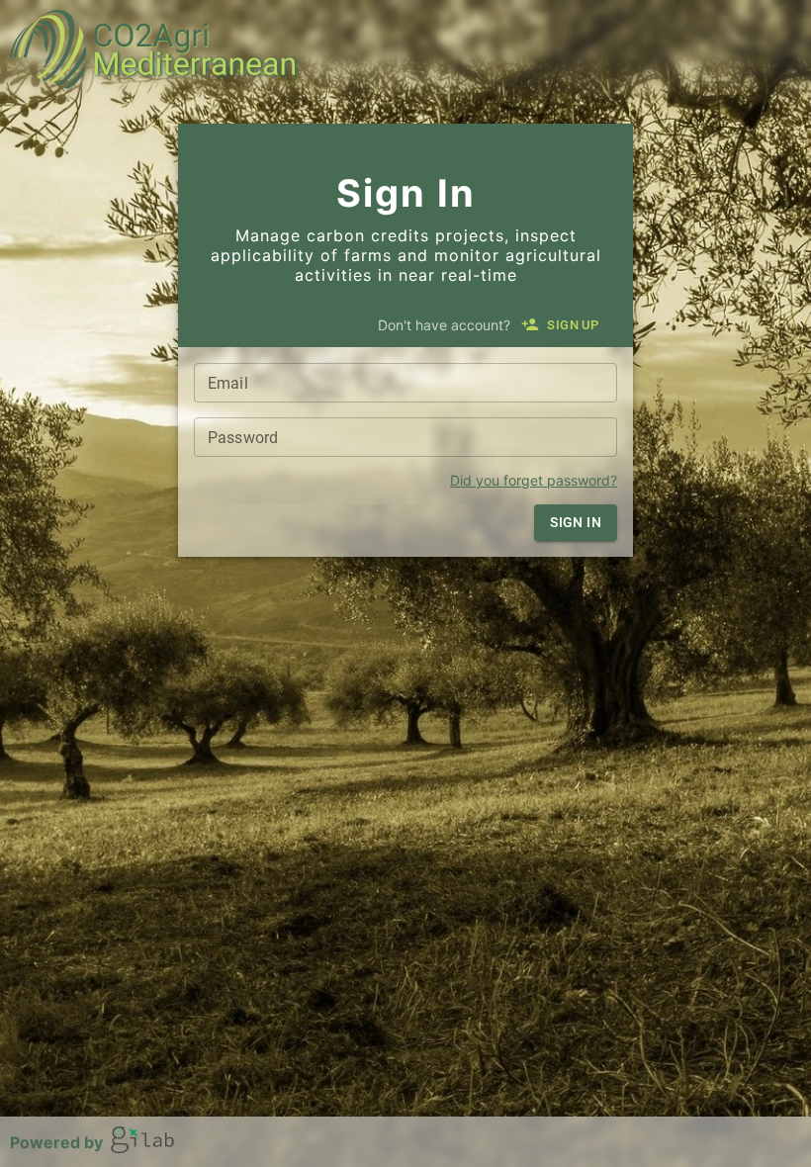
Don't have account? (444, 324)
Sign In (406, 193)
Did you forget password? (533, 480)
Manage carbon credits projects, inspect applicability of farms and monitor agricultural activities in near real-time (406, 255)
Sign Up (572, 324)
